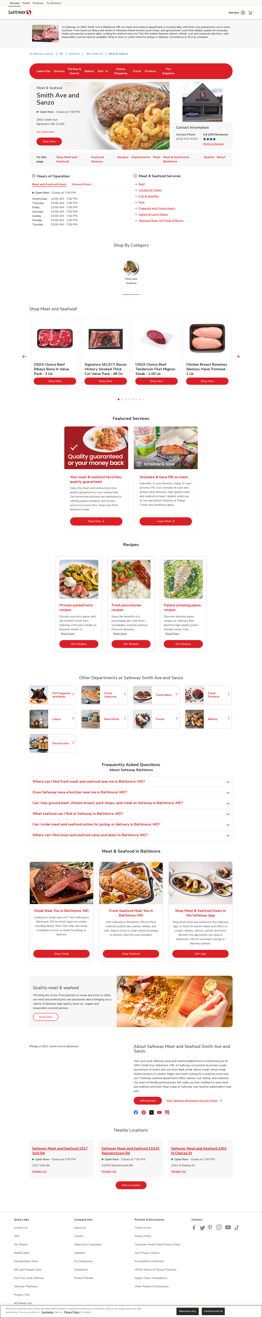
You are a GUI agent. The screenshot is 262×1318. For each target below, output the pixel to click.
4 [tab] (129, 399)
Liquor (62, 719)
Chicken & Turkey (150, 190)
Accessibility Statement (149, 1261)
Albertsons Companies (88, 1244)
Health (26, 3)
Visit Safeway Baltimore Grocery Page (194, 1102)
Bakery (218, 719)
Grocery (14, 3)
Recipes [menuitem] (123, 157)
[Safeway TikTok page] (236, 1229)
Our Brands (20, 1244)
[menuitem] (43, 71)
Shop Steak (72, 954)
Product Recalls (83, 1278)
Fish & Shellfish (149, 196)
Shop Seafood (140, 954)
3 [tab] (126, 399)
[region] (131, 1311)
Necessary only (187, 1311)
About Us (80, 1227)
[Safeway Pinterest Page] (210, 1229)
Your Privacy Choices (147, 1253)
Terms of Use (143, 1227)
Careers (79, 1236)
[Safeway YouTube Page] (228, 1229)
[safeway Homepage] (19, 13)
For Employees (83, 1261)
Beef (142, 184)
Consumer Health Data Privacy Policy (157, 1244)
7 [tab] (140, 399)
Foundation (81, 1269)
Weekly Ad (39, 1171)
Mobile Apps (21, 1253)
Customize (47, 1312)
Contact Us (20, 1227)
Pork (142, 202)
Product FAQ (22, 1295)
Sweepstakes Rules (26, 1261)
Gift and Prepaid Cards (28, 1269)
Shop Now (49, 141)
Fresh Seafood (114, 695)
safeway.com (151, 1101)
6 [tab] (136, 399)
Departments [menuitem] (140, 157)
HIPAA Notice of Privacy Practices (155, 1269)
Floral (166, 719)
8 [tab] (143, 399)
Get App (212, 954)
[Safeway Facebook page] (195, 1229)
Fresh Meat (166, 695)
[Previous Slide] (24, 356)
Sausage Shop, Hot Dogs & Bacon (161, 221)
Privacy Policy (143, 1236)
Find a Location (134, 1185)
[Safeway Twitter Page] (202, 1229)
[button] (236, 13)
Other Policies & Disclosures (152, 1286)
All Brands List (23, 1303)
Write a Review (213, 144)
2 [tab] (122, 399)
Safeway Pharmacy (25, 1286)
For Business (54, 3)
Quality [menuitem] (209, 157)
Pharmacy (38, 3)
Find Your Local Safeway (29, 1278)
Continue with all (213, 1311)
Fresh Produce (218, 695)
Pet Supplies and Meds (62, 695)
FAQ (16, 1236)
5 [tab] (133, 399)
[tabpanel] (55, 352)
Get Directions (46, 132)
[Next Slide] (238, 356)
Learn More (174, 521)
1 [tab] (118, 399)
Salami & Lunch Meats (153, 214)
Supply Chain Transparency (151, 1278)
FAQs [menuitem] (156, 157)
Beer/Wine (114, 719)
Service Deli (62, 743)
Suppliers (79, 1253)
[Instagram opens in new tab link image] (219, 1229)
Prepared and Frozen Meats (157, 208)
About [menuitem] (221, 157)
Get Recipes (84, 644)
